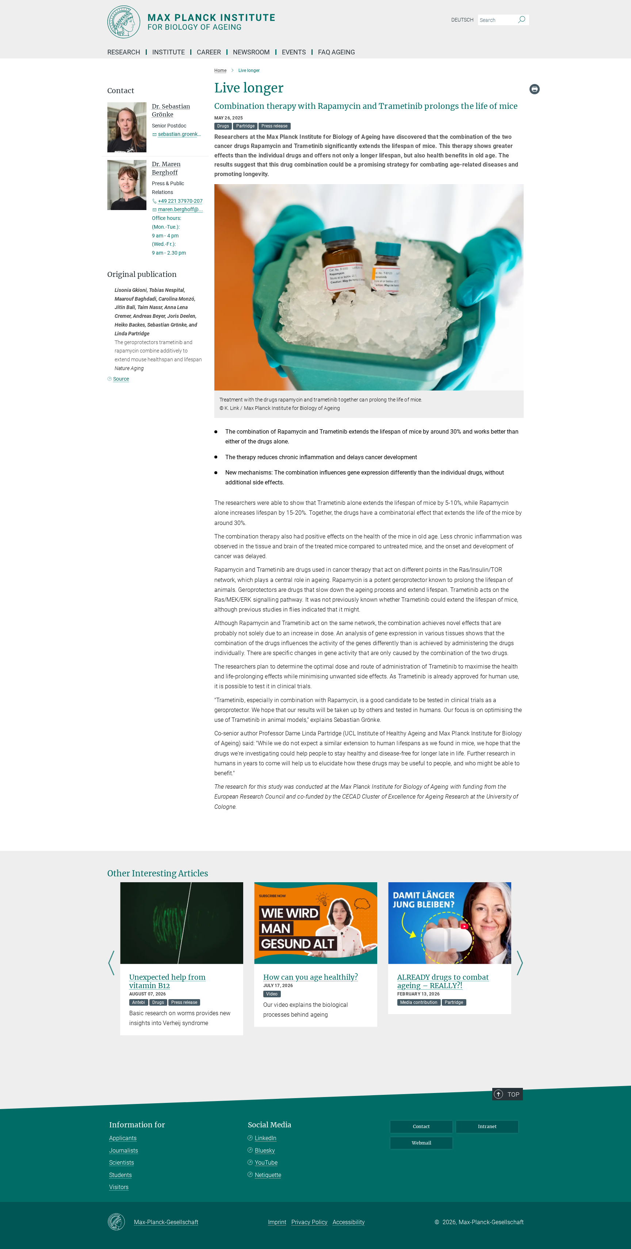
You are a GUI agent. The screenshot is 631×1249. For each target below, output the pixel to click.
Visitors (119, 1187)
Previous (111, 964)
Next (519, 964)
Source (121, 379)
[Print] (534, 89)
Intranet (487, 1126)
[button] (517, 385)
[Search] (521, 20)
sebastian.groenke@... (183, 134)
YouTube (266, 1162)
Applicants (123, 1138)
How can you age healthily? (310, 977)
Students (120, 1175)
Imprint (277, 1222)
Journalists (123, 1150)
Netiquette (268, 1175)
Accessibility (349, 1222)
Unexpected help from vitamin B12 (167, 981)
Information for (137, 1125)
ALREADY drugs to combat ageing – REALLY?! (443, 981)
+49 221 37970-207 (180, 201)
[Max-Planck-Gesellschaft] (120, 1222)
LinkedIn (265, 1138)
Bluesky (265, 1150)
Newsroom (251, 52)
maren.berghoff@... (180, 209)
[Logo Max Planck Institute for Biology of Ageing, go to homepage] (244, 21)
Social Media (269, 1125)
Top (513, 1094)
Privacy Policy (309, 1222)
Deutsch (462, 20)
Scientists (121, 1162)
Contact (421, 1126)
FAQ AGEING (337, 52)
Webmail (421, 1143)
